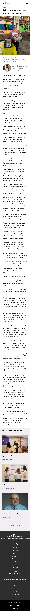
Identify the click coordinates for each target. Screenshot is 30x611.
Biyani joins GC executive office (13, 456)
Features (15, 550)
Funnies (15, 559)
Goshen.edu (15, 589)
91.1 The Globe (15, 592)
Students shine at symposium (12, 485)
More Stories (15, 525)
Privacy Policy (15, 605)
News (15, 547)
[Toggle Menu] (27, 3)
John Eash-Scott (9, 488)
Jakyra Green (16, 66)
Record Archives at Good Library (15, 579)
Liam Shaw (7, 517)
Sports (15, 553)
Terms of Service (15, 602)
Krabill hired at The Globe (11, 514)
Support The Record (15, 577)
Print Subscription (15, 574)
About (15, 571)
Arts (15, 562)
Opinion (15, 556)
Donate (15, 608)
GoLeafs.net (15, 594)
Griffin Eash (7, 459)
